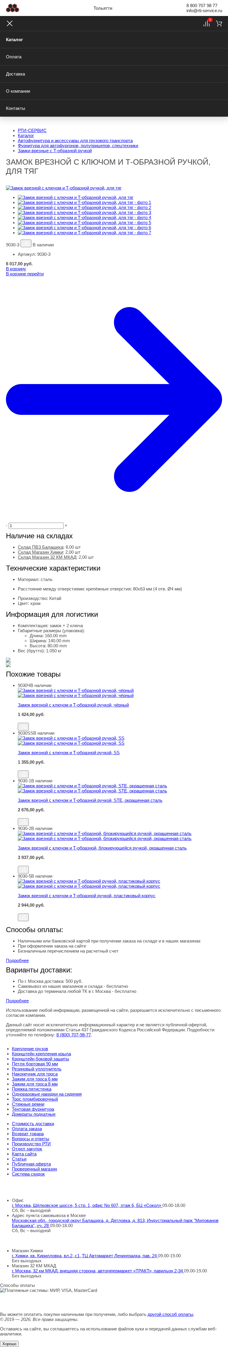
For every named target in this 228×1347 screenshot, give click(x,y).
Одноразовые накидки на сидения (47, 1093)
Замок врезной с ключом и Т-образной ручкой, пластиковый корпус (87, 895)
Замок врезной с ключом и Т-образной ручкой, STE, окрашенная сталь (90, 800)
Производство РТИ (31, 1143)
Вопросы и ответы (30, 1138)
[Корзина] (219, 23)
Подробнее (17, 960)
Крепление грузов (30, 1048)
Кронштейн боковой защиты (40, 1058)
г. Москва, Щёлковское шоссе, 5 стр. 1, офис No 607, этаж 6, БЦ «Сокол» (87, 1205)
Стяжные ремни (28, 1104)
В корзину (16, 268)
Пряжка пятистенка (31, 1088)
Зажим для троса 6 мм (35, 1078)
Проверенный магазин (34, 1168)
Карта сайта (24, 1153)
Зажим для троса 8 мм (35, 1083)
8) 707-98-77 (73, 1034)
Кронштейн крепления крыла (41, 1053)
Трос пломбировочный (35, 1099)
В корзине (25, 273)
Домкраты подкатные (34, 1114)
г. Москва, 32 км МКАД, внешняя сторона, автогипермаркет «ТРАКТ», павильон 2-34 (98, 1270)
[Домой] (12, 8)
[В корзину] (120, 720)
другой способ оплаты (170, 1314)
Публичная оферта (31, 1163)
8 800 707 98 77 (201, 5)
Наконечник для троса (35, 1073)
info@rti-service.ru (204, 10)
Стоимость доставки (33, 1123)
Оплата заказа (27, 1128)
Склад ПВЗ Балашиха (40, 547)
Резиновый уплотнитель (36, 1068)
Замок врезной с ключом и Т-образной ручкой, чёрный (73, 704)
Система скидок (28, 1173)
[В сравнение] (25, 243)
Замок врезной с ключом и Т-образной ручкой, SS (69, 752)
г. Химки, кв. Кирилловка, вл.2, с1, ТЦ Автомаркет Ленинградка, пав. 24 (85, 1255)
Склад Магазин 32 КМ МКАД (47, 557)
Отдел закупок (27, 1148)
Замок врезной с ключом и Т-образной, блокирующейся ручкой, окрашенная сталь (102, 847)
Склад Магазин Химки (40, 552)
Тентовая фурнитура (33, 1109)
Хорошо (9, 1344)
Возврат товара (28, 1133)
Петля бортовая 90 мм (35, 1063)
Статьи (19, 1158)
